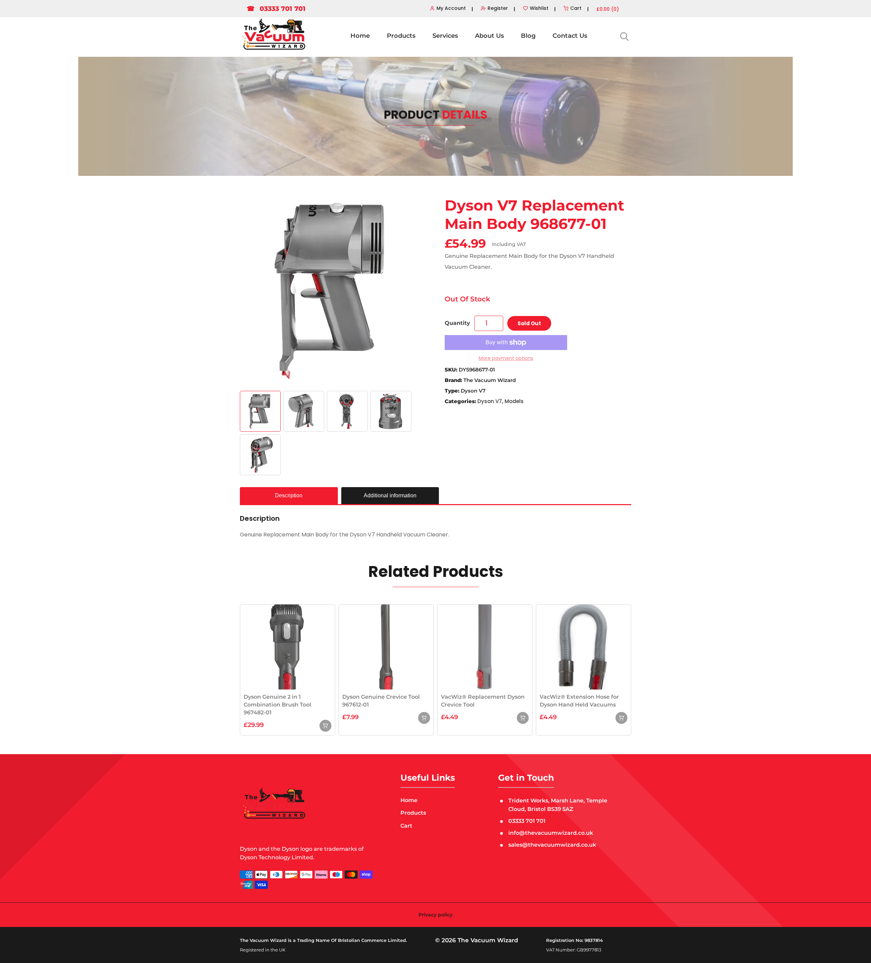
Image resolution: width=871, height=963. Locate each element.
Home (360, 35)
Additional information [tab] (390, 495)
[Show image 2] (303, 411)
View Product (287, 646)
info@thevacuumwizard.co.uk (550, 833)
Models (514, 401)
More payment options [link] (506, 358)
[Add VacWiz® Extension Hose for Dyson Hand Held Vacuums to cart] (621, 718)
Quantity (457, 323)
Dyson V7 (489, 401)
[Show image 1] (260, 411)
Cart (406, 826)
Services (445, 35)
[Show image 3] (347, 411)
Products (401, 35)
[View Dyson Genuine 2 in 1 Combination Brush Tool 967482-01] (325, 726)
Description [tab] (288, 495)
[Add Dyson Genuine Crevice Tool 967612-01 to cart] (424, 718)
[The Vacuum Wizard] (274, 34)
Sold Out (529, 323)
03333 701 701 (276, 9)
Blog (528, 35)
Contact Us (570, 35)
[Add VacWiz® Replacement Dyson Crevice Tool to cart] (523, 718)
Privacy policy (435, 915)
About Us (489, 35)
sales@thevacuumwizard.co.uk (552, 845)
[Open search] (623, 36)
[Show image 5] (260, 454)
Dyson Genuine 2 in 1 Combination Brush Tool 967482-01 (277, 705)
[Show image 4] (391, 411)
